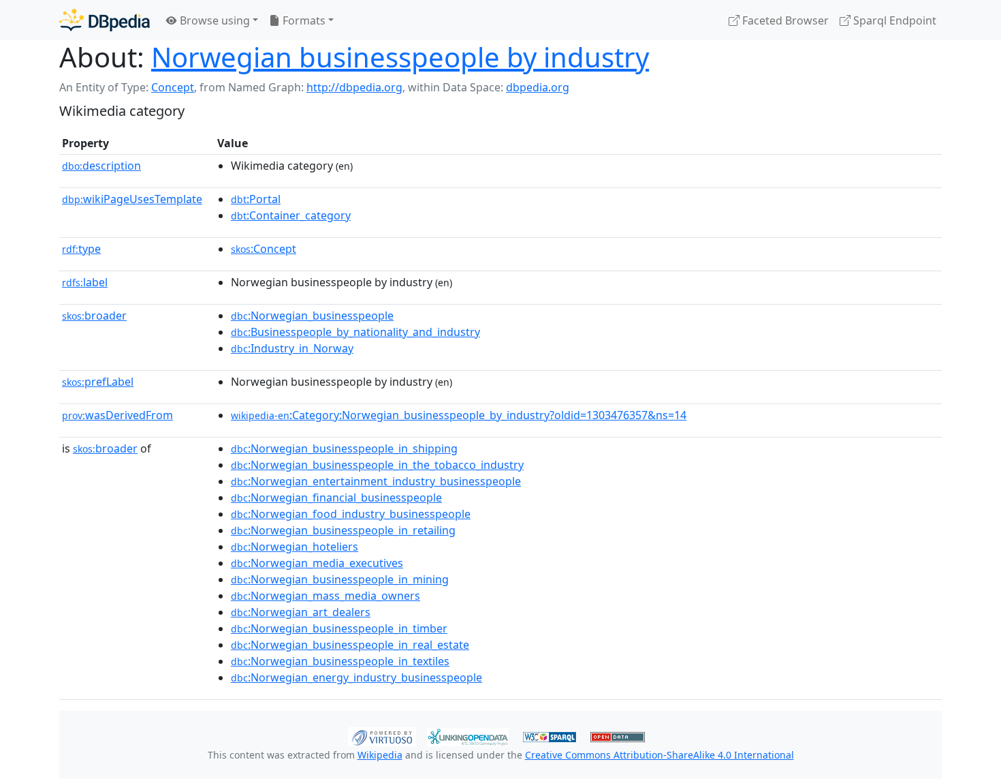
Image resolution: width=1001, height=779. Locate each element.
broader (94, 315)
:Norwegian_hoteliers (294, 546)
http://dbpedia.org (354, 87)
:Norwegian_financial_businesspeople (336, 497)
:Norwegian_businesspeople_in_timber (339, 628)
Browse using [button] (213, 20)
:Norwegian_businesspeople (312, 315)
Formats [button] (302, 20)
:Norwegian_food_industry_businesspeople (351, 513)
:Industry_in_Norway (292, 348)
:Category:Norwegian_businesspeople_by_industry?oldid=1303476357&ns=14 (458, 415)
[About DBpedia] (104, 20)
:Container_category (291, 215)
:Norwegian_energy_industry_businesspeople (356, 677)
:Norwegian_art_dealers (300, 612)
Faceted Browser (784, 20)
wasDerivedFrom (117, 415)
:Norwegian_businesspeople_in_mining (340, 579)
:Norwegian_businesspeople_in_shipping (344, 448)
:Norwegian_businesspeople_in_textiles (340, 661)
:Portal (256, 199)
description (101, 165)
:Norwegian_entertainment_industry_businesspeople (376, 481)
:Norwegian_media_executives (317, 562)
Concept (172, 87)
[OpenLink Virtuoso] (382, 735)
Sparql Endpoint (893, 20)
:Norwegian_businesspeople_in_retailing (343, 530)
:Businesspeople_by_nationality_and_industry (355, 331)
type (81, 248)
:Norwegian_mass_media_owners (325, 595)
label (85, 282)
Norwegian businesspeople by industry (400, 57)
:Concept (263, 248)
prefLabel (97, 381)
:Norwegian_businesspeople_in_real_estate (350, 644)
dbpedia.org (537, 87)
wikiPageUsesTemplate (132, 199)
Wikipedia (380, 754)
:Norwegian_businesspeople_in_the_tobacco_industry (377, 464)
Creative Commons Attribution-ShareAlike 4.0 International (659, 754)
